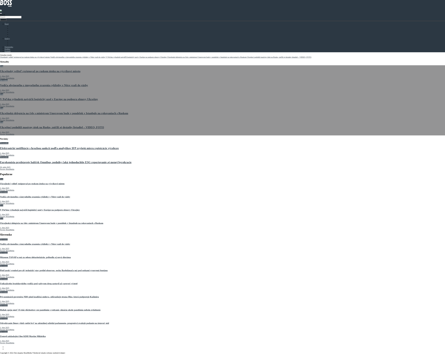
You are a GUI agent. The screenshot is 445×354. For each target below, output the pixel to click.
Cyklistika (13, 30)
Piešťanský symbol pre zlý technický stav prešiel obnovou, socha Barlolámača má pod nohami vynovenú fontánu (54, 270)
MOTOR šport (14, 32)
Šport (7, 24)
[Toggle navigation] (1, 13)
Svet (11, 43)
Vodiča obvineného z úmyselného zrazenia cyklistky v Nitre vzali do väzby (44, 85)
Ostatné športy (14, 37)
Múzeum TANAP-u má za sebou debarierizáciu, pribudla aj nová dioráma (35, 257)
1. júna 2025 (4, 76)
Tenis (11, 34)
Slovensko (13, 41)
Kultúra (7, 49)
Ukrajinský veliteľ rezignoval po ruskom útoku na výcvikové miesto (40, 71)
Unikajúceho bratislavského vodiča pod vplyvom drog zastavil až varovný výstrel (38, 283)
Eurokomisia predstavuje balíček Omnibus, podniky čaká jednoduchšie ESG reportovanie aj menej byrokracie (66, 162)
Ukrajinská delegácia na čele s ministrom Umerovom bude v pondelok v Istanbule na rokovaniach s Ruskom (64, 113)
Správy (7, 39)
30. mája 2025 (5, 167)
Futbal (11, 26)
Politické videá (14, 45)
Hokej (11, 28)
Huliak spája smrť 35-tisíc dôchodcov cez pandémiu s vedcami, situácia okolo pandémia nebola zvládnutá (50, 310)
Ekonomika (9, 47)
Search (2, 15)
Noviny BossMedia (7, 78)
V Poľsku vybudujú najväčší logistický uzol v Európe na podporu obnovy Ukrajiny (49, 99)
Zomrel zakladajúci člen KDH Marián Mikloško (23, 336)
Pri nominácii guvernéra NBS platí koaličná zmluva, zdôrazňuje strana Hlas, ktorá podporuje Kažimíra (49, 297)
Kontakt (8, 51)
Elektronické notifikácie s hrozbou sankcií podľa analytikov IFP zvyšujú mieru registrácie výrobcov (59, 148)
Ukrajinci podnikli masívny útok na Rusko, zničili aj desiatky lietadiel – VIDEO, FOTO (52, 127)
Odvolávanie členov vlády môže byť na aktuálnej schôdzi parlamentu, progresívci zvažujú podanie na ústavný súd (54, 323)
